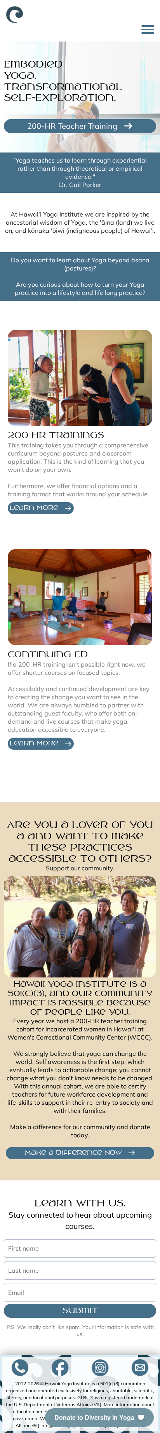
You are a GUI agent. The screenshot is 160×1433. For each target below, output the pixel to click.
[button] (99, 1417)
